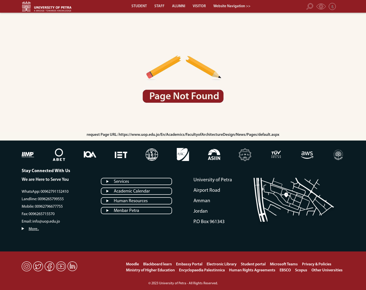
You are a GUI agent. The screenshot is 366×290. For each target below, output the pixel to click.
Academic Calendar (132, 191)
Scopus (301, 270)
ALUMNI (178, 6)
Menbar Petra (126, 211)
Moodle (133, 264)
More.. (34, 229)
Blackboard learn (158, 264)
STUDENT (139, 6)
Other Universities (327, 270)
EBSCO (286, 270)
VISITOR (199, 6)
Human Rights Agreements (252, 270)
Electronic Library (222, 264)
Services (121, 182)
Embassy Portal (189, 264)
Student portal (253, 264)
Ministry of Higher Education (151, 270)
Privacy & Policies (316, 264)
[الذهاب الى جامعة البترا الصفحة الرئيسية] (49, 6)
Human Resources (131, 201)
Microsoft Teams (284, 264)
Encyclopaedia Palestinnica (202, 270)
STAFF (159, 6)
